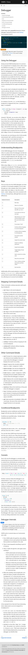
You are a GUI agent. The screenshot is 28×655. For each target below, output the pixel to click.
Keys (3, 18)
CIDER (3, 2)
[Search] (23, 2)
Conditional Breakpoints (7, 24)
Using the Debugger (6, 15)
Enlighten (24, 637)
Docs (8, 2)
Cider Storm (10, 53)
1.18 (25, 5)
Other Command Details (7, 22)
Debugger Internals (6, 27)
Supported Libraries (6, 637)
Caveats (3, 25)
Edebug (21, 32)
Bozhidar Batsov (15, 645)
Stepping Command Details (7, 20)
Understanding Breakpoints (7, 17)
